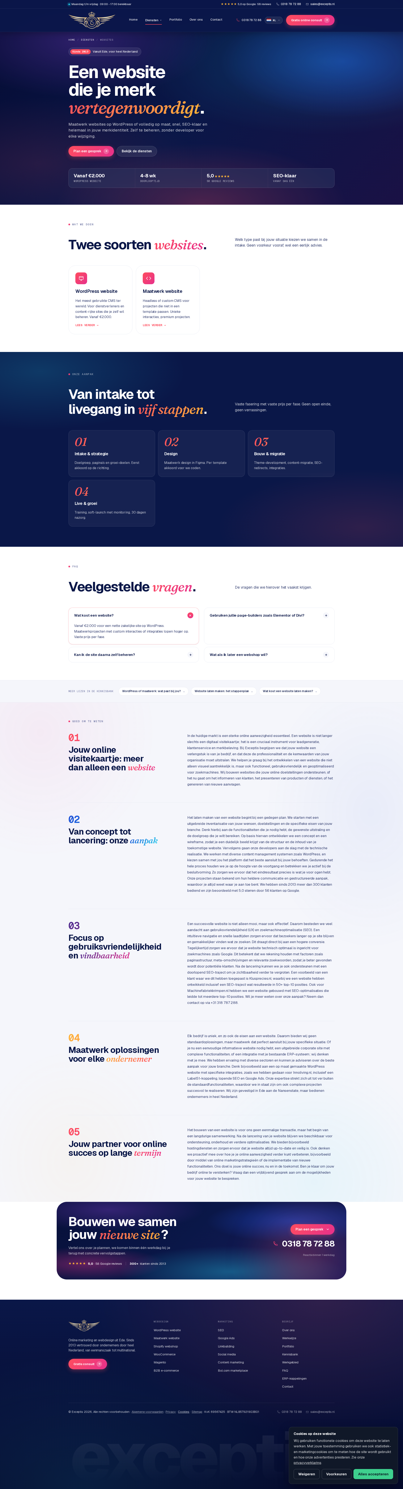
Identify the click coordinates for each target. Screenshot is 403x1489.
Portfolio (175, 19)
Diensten (151, 20)
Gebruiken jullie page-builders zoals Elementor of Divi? (257, 615)
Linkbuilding (226, 1346)
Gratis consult (87, 1364)
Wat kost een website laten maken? (290, 691)
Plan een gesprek (90, 151)
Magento (160, 1362)
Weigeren (306, 1474)
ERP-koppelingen (294, 1378)
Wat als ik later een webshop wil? (238, 654)
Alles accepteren (373, 1474)
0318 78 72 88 (308, 1243)
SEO (221, 1330)
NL (274, 20)
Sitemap (197, 1412)
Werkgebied (290, 1362)
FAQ (285, 1370)
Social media (227, 1354)
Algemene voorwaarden (147, 1412)
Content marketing (231, 1362)
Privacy (171, 1412)
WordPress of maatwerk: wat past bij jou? (153, 691)
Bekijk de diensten (137, 151)
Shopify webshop (166, 1346)
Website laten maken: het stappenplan (224, 691)
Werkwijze (289, 1338)
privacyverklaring (307, 1462)
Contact (216, 19)
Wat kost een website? (93, 615)
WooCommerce (164, 1354)
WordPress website (167, 1330)
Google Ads (226, 1338)
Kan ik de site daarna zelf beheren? (104, 654)
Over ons (196, 19)
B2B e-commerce (166, 1370)
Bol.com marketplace (233, 1370)
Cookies (183, 1412)
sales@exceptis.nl (322, 1412)
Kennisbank (290, 1354)
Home (133, 19)
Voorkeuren (336, 1474)
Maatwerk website (166, 1338)
